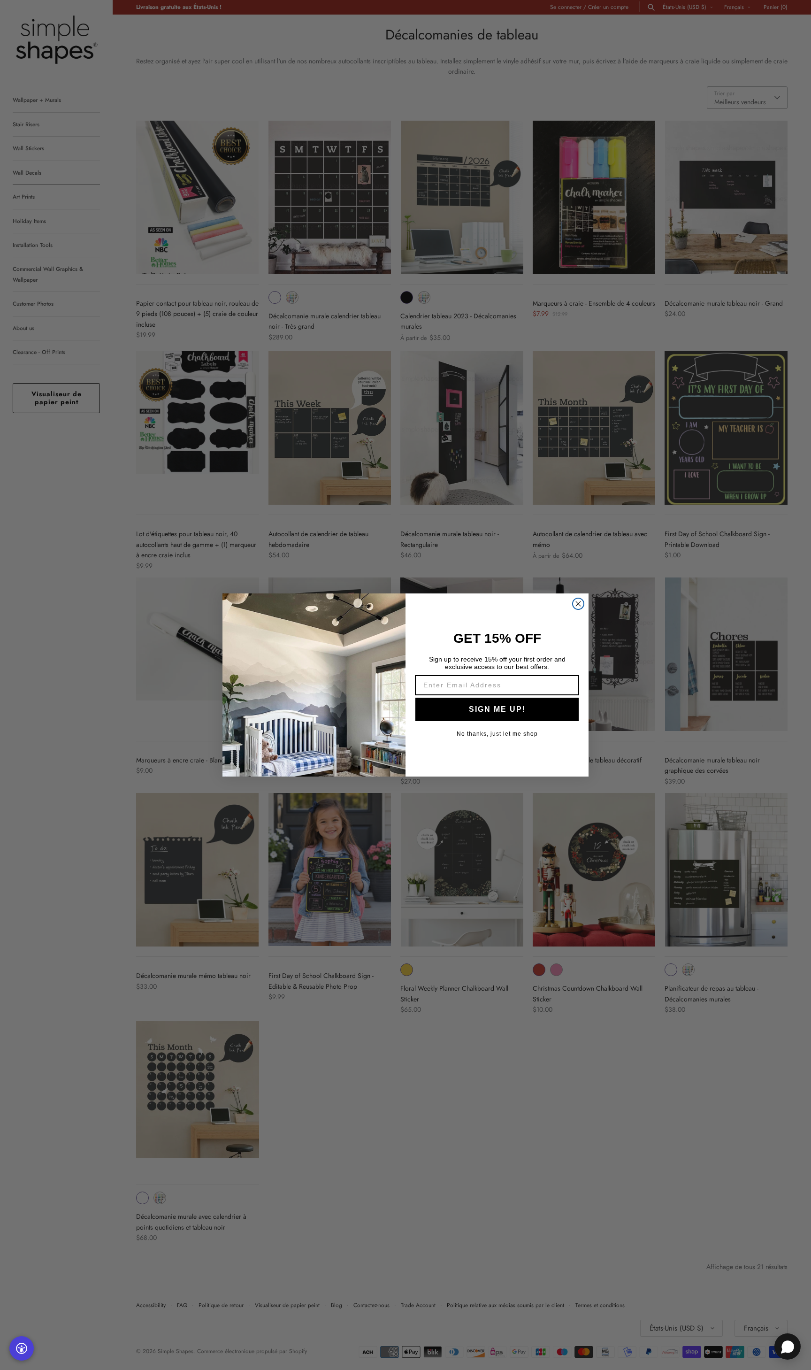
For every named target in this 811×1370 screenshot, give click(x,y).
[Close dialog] (578, 603)
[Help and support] (787, 1346)
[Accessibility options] (21, 1348)
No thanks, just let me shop (497, 734)
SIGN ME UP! (497, 709)
